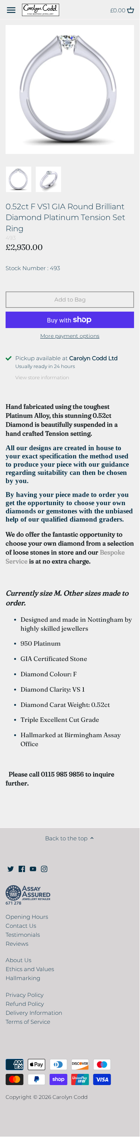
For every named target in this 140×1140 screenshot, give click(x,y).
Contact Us (21, 925)
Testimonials (23, 934)
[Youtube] (33, 868)
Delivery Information (34, 1012)
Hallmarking (23, 978)
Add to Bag (70, 299)
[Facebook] (22, 868)
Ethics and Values (30, 969)
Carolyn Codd (70, 1097)
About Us (18, 960)
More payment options (69, 336)
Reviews (17, 943)
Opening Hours (27, 916)
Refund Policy (25, 1003)
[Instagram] (44, 868)
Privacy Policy (25, 994)
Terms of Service (28, 1021)
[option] (19, 179)
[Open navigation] (11, 10)
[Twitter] (10, 868)
